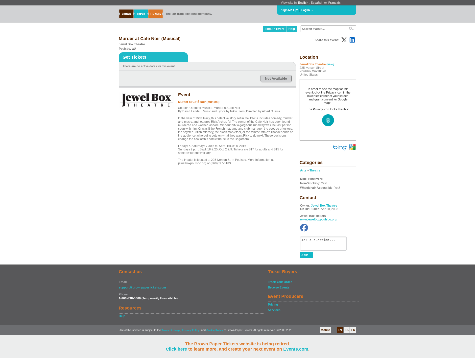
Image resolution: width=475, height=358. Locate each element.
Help (291, 29)
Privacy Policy (191, 330)
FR (353, 330)
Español (316, 2)
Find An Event (274, 29)
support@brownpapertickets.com (142, 287)
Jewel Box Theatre (324, 205)
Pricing (273, 304)
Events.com (295, 349)
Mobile (325, 330)
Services (274, 310)
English (303, 2)
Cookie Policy (214, 330)
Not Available (276, 78)
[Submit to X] (344, 40)
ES (347, 330)
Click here (176, 349)
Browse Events (278, 287)
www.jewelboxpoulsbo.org (318, 219)
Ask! (304, 255)
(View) (330, 64)
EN (340, 330)
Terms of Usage (171, 330)
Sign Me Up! (289, 10)
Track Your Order (280, 282)
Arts (303, 170)
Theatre (314, 170)
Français (334, 2)
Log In (305, 10)
